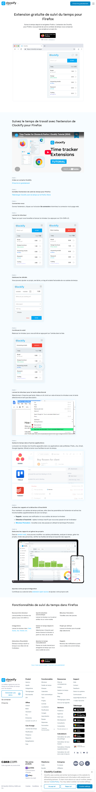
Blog (58, 696)
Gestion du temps (62, 690)
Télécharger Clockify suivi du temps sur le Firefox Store (31, 195)
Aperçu (28, 682)
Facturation (44, 725)
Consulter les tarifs (30, 720)
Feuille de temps (46, 685)
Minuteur (44, 682)
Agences (60, 713)
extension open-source (40, 592)
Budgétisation (30, 741)
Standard (28, 712)
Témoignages (30, 691)
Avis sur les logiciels (63, 702)
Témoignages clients (63, 699)
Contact (75, 685)
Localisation (45, 707)
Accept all (51, 786)
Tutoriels (60, 693)
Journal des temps (31, 728)
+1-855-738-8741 (78, 700)
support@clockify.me (79, 697)
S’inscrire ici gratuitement (21, 183)
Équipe (43, 719)
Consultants (61, 723)
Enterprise (29, 718)
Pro (27, 715)
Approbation (45, 716)
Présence (28, 735)
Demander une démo (10, 694)
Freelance (60, 710)
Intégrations (29, 688)
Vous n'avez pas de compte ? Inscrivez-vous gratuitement (48, 665)
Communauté (77, 694)
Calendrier (44, 691)
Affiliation (60, 768)
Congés (43, 713)
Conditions (35, 786)
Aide (74, 682)
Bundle (43, 768)
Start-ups (60, 717)
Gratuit (28, 705)
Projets (43, 700)
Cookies (28, 786)
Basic (27, 708)
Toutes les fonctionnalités (45, 729)
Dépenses (44, 722)
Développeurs (61, 720)
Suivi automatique (46, 694)
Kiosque (43, 688)
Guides (59, 687)
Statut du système (79, 691)
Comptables (61, 726)
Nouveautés (29, 694)
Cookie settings (84, 786)
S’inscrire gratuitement (80, 3)
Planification (29, 732)
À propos (60, 765)
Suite (43, 765)
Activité (43, 704)
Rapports (28, 738)
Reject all (68, 786)
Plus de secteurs (61, 729)
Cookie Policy (54, 782)
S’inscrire (5, 703)
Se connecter (6, 700)
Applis (27, 685)
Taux (42, 697)
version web (22, 534)
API (27, 697)
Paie (27, 744)
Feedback (76, 688)
